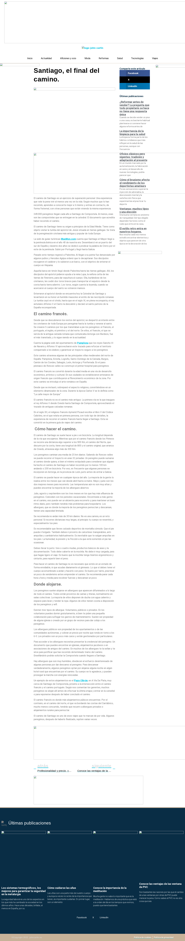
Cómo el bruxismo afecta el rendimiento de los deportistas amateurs (135, 182)
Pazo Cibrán (81, 680)
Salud (120, 58)
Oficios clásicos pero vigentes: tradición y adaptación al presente (133, 156)
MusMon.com (68, 239)
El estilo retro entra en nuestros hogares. (133, 230)
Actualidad (46, 58)
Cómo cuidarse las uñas (61, 887)
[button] (135, 73)
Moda (87, 58)
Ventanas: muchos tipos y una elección (134, 210)
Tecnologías (137, 58)
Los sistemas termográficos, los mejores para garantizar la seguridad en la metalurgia (23, 891)
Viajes (155, 58)
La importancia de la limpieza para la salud (132, 132)
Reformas (104, 58)
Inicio (30, 58)
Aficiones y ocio (68, 58)
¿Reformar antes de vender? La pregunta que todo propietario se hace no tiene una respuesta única (134, 108)
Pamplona (82, 343)
